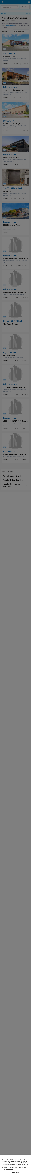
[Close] (29, 1157)
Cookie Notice (9, 1169)
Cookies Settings (15, 1172)
